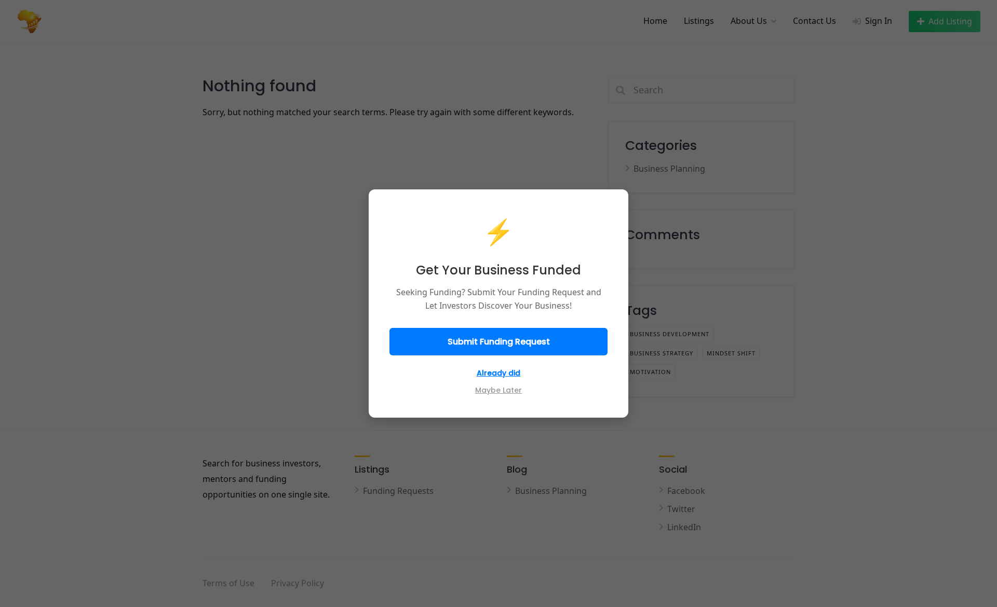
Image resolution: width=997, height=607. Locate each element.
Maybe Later (498, 390)
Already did (498, 373)
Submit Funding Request (499, 342)
